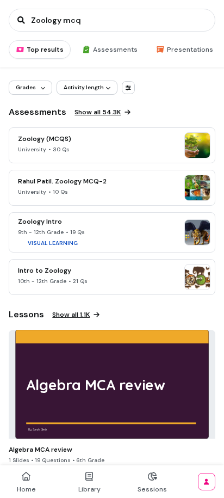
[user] (206, 481)
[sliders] (128, 87)
